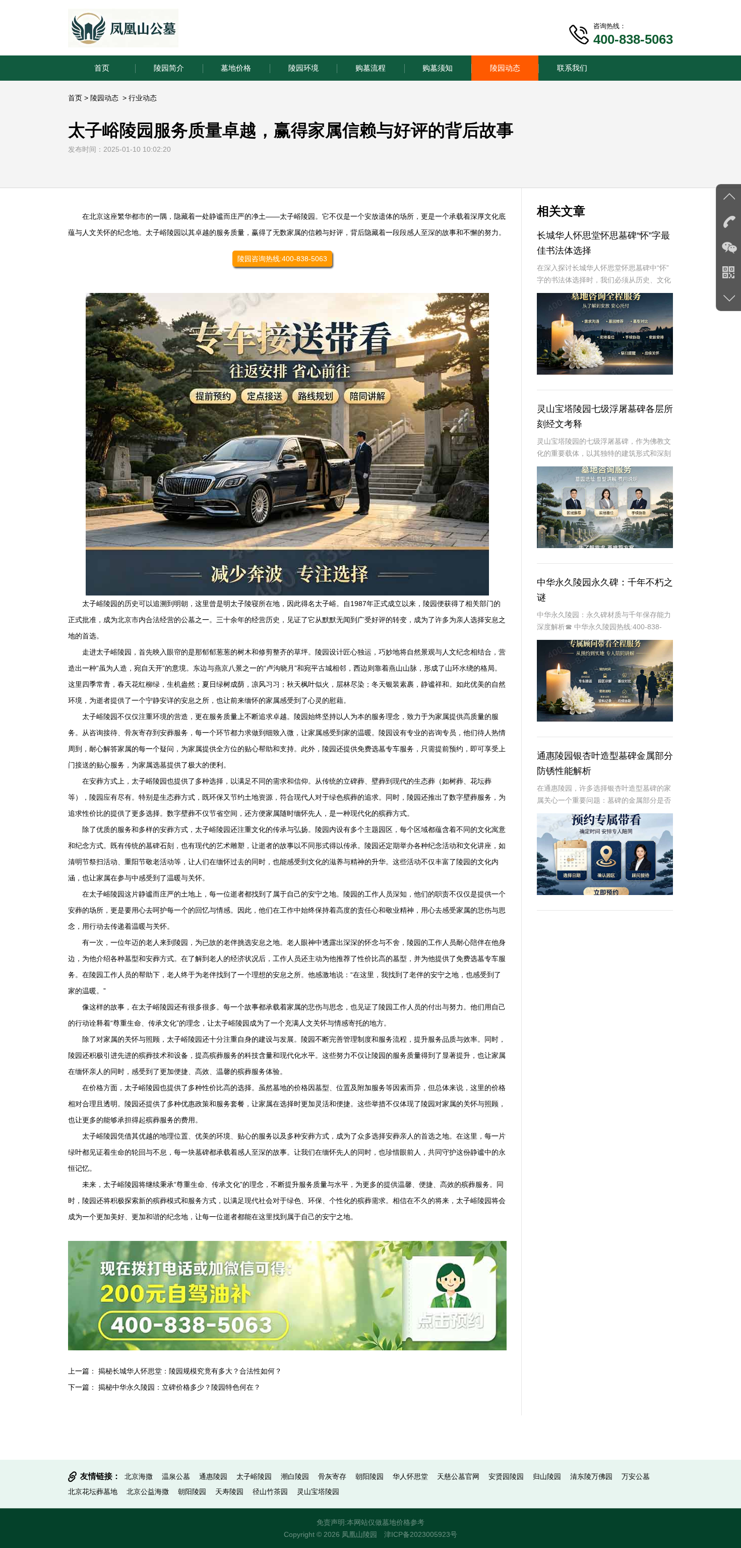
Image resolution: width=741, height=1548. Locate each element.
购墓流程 (370, 68)
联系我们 (572, 68)
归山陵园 (547, 1476)
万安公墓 (636, 1476)
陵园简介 (169, 68)
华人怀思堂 (410, 1476)
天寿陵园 (229, 1491)
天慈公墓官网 (458, 1476)
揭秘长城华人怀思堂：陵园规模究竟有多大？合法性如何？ (190, 1371)
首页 (101, 68)
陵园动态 (505, 68)
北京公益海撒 (148, 1491)
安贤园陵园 (506, 1476)
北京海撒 (139, 1476)
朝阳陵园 (369, 1476)
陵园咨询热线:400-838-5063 (282, 259)
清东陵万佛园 (591, 1476)
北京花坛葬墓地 (92, 1491)
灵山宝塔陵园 (318, 1491)
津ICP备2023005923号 (420, 1534)
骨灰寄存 (332, 1476)
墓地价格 (236, 68)
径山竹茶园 (270, 1491)
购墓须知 (437, 68)
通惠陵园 (213, 1476)
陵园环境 (303, 68)
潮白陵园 (295, 1476)
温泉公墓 (176, 1476)
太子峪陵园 (297, 216)
